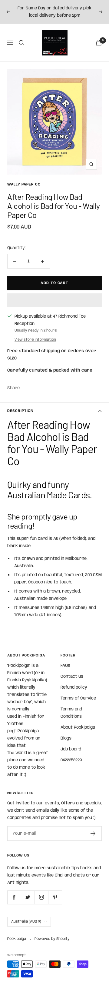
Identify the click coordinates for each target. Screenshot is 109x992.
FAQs (65, 665)
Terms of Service (78, 698)
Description (20, 411)
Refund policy (74, 687)
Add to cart (54, 283)
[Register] (93, 833)
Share (13, 388)
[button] (54, 300)
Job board (71, 749)
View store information (35, 340)
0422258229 (71, 760)
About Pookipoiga (78, 727)
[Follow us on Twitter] (28, 897)
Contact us (72, 676)
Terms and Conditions (71, 713)
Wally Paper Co (24, 184)
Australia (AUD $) (26, 922)
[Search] (21, 42)
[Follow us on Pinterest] (55, 897)
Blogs (66, 738)
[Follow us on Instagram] (41, 897)
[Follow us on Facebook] (14, 897)
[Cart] (99, 42)
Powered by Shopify (52, 939)
